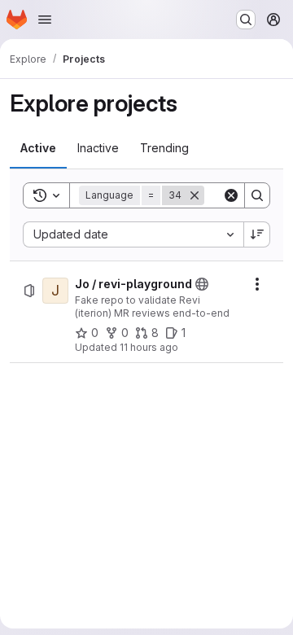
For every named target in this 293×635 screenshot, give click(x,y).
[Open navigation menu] (45, 20)
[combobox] (133, 234)
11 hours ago (149, 347)
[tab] (38, 148)
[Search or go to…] (246, 19)
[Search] (257, 195)
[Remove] (194, 195)
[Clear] (231, 195)
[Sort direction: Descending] (257, 234)
